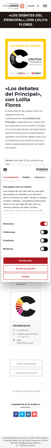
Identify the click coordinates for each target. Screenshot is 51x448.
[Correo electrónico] (34, 414)
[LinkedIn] (28, 414)
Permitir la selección (25, 268)
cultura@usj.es (23, 336)
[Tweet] (22, 414)
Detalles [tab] (26, 177)
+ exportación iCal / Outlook (26, 373)
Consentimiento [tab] (10, 177)
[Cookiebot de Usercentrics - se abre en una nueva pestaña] (36, 169)
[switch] (44, 232)
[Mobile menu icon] (45, 6)
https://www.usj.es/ (25, 343)
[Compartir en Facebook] (16, 414)
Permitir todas (25, 261)
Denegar (25, 276)
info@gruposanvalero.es (30, 443)
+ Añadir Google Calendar (26, 363)
